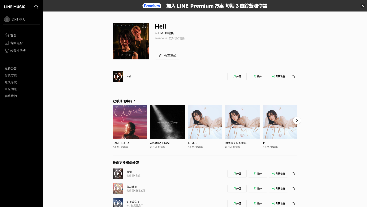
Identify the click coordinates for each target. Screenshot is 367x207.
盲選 (129, 172)
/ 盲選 (137, 175)
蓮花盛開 (132, 187)
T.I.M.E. (192, 143)
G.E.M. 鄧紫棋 (164, 33)
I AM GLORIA (121, 143)
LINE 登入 (18, 19)
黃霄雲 (130, 175)
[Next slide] (297, 120)
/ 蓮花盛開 (139, 190)
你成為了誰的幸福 (236, 143)
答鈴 (259, 76)
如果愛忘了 (133, 202)
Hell (129, 76)
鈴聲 (238, 76)
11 (264, 143)
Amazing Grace (160, 143)
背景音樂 (280, 76)
